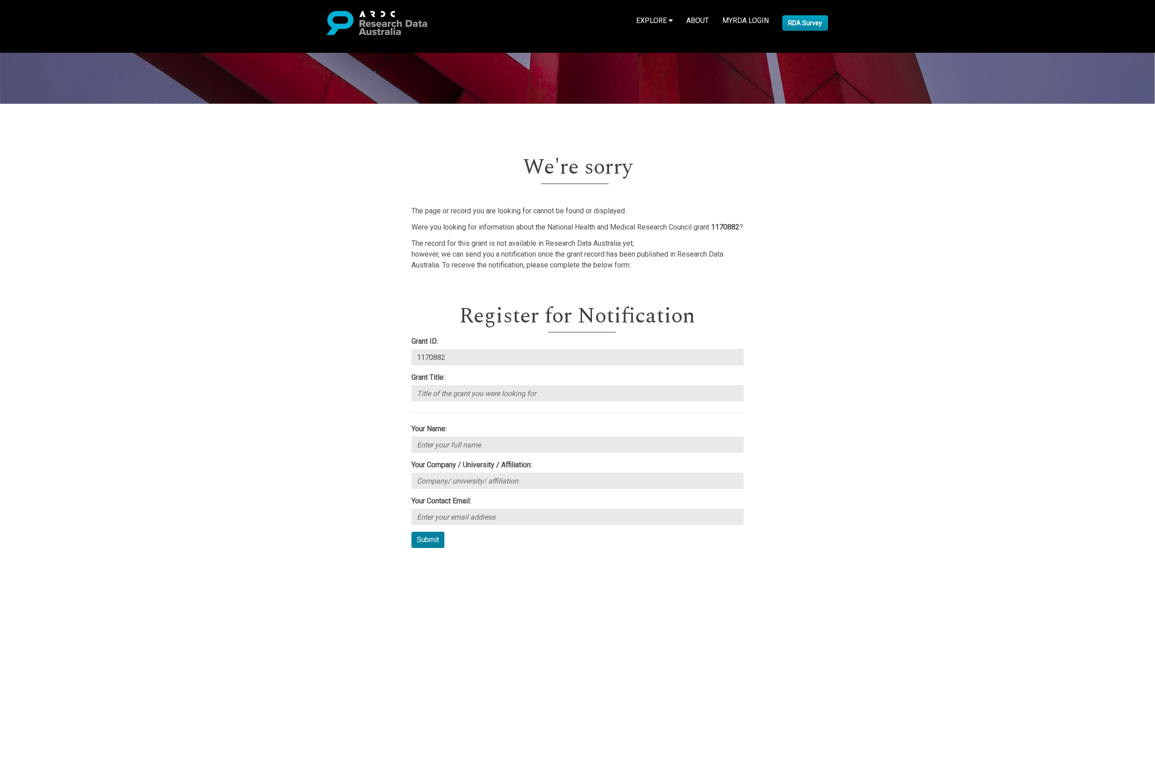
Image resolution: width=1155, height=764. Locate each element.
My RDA (41, 575)
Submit (428, 539)
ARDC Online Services (63, 618)
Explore (652, 20)
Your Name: (429, 428)
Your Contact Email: (441, 501)
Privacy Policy (50, 645)
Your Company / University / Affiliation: (471, 464)
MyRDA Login (745, 20)
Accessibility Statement (65, 656)
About (697, 20)
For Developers (52, 607)
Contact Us (45, 585)
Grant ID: (424, 341)
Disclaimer (45, 596)
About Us (42, 564)
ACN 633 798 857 (28, 672)
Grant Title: (428, 377)
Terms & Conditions (59, 634)
